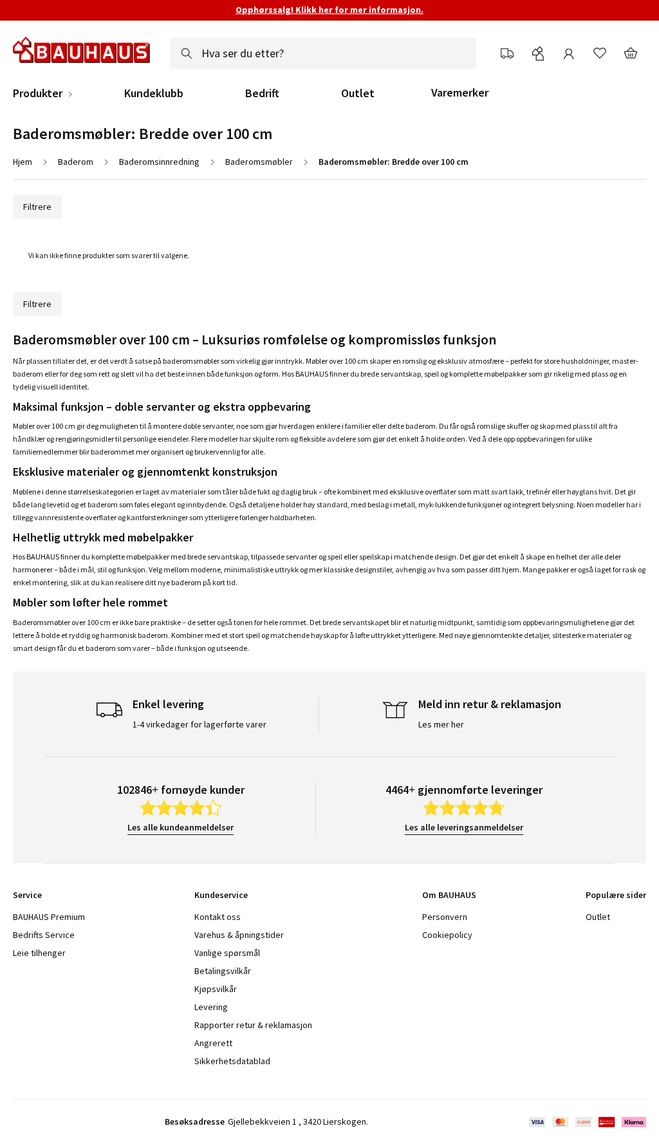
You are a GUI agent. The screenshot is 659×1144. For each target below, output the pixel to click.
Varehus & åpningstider (239, 935)
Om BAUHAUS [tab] (449, 895)
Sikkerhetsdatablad (232, 1061)
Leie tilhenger (39, 953)
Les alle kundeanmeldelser (180, 827)
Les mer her (441, 724)
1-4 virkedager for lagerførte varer (199, 724)
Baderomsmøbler (259, 161)
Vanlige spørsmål (227, 953)
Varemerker (459, 92)
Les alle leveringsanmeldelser (464, 827)
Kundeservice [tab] (221, 895)
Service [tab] (27, 895)
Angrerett (213, 1043)
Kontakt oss (217, 917)
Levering (211, 1007)
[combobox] (323, 53)
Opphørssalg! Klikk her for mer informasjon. (329, 9)
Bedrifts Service (44, 935)
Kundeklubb (153, 93)
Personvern (444, 917)
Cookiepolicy (447, 935)
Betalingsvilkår (222, 971)
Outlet (358, 93)
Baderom (75, 161)
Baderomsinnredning (159, 161)
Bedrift (262, 93)
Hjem (22, 161)
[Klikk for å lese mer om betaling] (586, 1122)
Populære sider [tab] (616, 895)
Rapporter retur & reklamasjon (253, 1025)
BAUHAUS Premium (49, 917)
